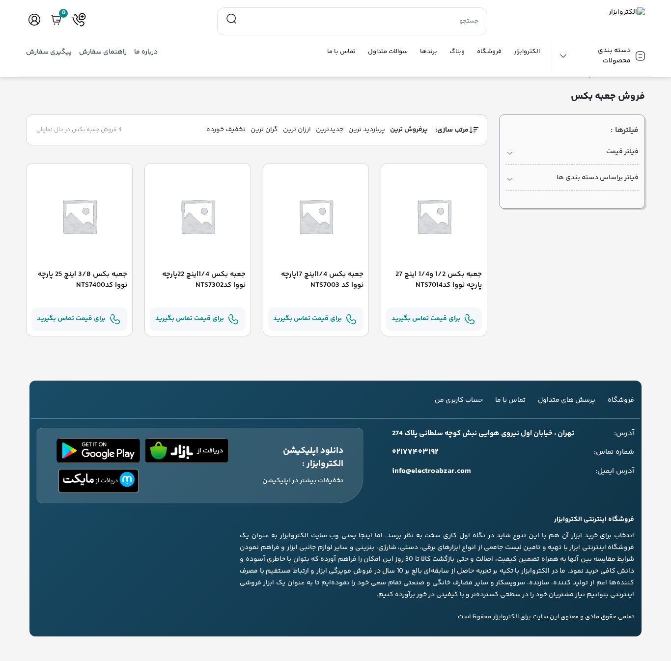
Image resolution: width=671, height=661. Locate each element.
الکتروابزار (527, 51)
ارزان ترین (297, 129)
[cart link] (56, 20)
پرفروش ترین (409, 129)
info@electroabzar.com (431, 471)
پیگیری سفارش (49, 52)
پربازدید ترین (366, 129)
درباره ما (146, 52)
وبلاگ (457, 51)
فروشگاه (489, 51)
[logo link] (572, 12)
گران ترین (264, 129)
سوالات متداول (388, 51)
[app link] (186, 450)
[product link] (434, 216)
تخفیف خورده (226, 129)
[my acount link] (34, 20)
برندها (428, 51)
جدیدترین (329, 129)
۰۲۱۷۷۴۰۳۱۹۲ (415, 452)
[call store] (79, 19)
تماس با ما (341, 51)
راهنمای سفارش (103, 52)
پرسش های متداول (566, 400)
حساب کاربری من (459, 400)
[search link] (231, 19)
